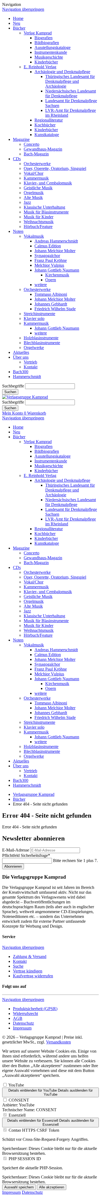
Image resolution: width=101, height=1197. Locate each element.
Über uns (21, 357)
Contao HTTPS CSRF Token (34, 1130)
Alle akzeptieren (51, 1187)
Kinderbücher (46, 62)
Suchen (10, 392)
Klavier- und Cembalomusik (48, 183)
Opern (50, 279)
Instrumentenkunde (50, 52)
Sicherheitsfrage (26, 855)
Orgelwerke (34, 347)
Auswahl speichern (19, 1187)
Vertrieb (30, 362)
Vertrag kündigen (27, 971)
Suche (18, 966)
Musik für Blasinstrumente (46, 212)
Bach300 (20, 371)
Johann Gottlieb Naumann (56, 270)
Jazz (27, 202)
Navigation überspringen (23, 9)
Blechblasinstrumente (42, 342)
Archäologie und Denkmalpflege (62, 71)
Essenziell (17, 1115)
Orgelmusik (34, 192)
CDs (17, 158)
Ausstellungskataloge (52, 47)
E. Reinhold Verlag (40, 67)
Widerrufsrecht (25, 1013)
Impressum (22, 1028)
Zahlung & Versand (29, 956)
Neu (16, 23)
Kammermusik (36, 178)
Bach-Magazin (36, 154)
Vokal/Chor (33, 173)
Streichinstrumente (39, 313)
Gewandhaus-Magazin (43, 149)
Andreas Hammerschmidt (56, 241)
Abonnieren (13, 866)
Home (18, 18)
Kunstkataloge (46, 134)
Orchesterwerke (37, 163)
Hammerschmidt (27, 376)
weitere (40, 284)
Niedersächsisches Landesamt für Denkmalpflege (70, 93)
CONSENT (19, 1100)
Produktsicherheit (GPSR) (35, 1008)
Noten (18, 231)
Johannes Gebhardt (50, 304)
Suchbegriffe (13, 386)
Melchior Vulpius (49, 265)
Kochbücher (44, 125)
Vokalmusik (34, 236)
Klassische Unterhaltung (44, 207)
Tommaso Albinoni (50, 294)
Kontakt (30, 367)
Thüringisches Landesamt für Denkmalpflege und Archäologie (70, 81)
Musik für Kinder (38, 217)
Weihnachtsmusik (39, 221)
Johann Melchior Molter (54, 250)
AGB (17, 1018)
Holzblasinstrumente (41, 338)
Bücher (19, 28)
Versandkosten (58, 1042)
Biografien (43, 37)
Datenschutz (23, 1023)
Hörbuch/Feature (38, 226)
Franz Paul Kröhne (50, 260)
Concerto (31, 144)
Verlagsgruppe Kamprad (33, 794)
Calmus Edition (47, 246)
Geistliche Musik (38, 188)
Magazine (21, 139)
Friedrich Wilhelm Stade (55, 309)
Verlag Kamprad (38, 33)
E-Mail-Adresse (15, 850)
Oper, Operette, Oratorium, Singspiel (55, 168)
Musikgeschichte (48, 57)
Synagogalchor (47, 255)
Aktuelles (21, 352)
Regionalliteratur (48, 120)
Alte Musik (33, 197)
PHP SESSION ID (25, 1158)
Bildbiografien (46, 42)
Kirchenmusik (57, 275)
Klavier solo (34, 318)
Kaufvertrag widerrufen (33, 976)
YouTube (16, 1085)
